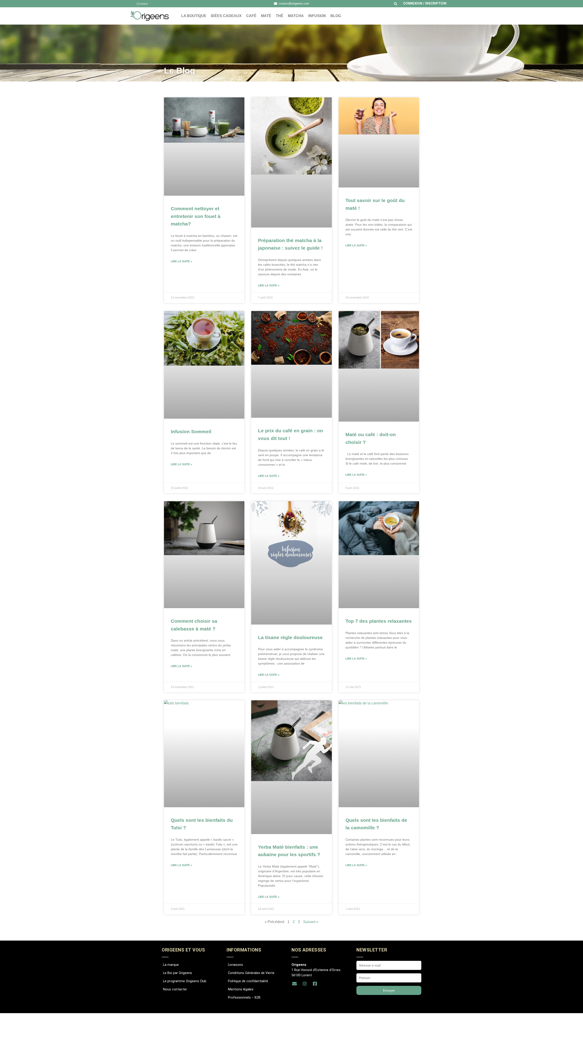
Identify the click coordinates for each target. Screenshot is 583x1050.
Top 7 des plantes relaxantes (378, 621)
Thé (279, 16)
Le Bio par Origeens (177, 973)
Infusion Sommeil (191, 431)
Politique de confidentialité (248, 981)
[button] (396, 4)
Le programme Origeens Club (184, 981)
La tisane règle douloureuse (290, 637)
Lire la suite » (181, 261)
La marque (171, 965)
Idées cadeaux (226, 16)
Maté (266, 16)
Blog (335, 16)
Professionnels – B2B (244, 997)
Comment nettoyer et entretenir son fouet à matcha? (195, 216)
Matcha (296, 16)
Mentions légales (240, 989)
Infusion (317, 16)
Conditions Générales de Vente (251, 973)
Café (251, 16)
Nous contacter (175, 989)
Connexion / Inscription (424, 3)
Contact (142, 3)
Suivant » (310, 922)
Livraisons (235, 965)
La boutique (193, 16)
